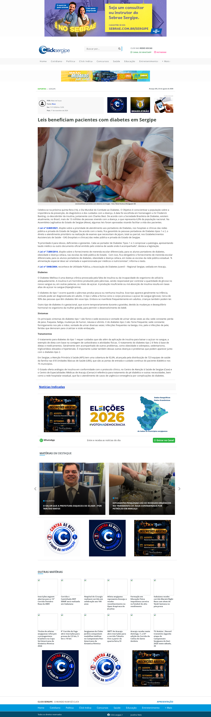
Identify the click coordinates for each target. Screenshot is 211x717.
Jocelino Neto (136, 715)
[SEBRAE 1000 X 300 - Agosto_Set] (105, 18)
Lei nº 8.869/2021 (49, 228)
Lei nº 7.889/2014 (49, 251)
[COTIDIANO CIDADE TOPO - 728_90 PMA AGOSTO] (105, 76)
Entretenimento (148, 61)
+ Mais (166, 61)
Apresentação (165, 701)
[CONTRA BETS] (107, 537)
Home (43, 61)
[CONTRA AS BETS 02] (62, 537)
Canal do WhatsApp (141, 52)
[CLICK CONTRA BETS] (117, 104)
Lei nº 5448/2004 (48, 266)
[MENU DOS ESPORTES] (140, 104)
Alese (54, 104)
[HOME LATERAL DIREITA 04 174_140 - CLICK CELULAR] (163, 104)
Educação (129, 61)
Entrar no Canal (165, 440)
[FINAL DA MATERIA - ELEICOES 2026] (107, 413)
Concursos (103, 61)
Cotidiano (56, 61)
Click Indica (86, 61)
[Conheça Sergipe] (152, 413)
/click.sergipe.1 (116, 715)
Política (70, 61)
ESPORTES (42, 89)
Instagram (161, 52)
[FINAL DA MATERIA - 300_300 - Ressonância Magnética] (62, 413)
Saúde (116, 61)
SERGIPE (52, 89)
